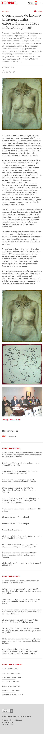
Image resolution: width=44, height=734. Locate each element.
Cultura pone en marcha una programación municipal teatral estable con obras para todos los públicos (21, 630)
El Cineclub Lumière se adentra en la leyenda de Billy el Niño (22, 564)
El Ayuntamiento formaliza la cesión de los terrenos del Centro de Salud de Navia (20, 621)
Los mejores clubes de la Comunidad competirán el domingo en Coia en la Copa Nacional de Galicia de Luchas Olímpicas (19, 651)
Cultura (5, 11)
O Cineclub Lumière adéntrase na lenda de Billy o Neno (21, 510)
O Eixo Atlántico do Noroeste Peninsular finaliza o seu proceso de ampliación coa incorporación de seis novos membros (22, 455)
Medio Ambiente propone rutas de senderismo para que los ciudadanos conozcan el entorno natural (21, 641)
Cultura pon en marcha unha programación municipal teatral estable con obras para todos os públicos (21, 591)
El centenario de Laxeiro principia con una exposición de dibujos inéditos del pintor (19, 545)
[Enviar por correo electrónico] (7, 72)
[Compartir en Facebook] (10, 72)
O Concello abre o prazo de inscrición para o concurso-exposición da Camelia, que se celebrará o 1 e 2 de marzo (20, 500)
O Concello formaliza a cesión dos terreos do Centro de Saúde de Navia (20, 582)
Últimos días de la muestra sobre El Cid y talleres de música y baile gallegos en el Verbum (19, 555)
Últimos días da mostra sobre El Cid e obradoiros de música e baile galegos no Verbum (19, 490)
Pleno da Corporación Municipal (15, 517)
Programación (11, 436)
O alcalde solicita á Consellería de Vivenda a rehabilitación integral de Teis (20, 472)
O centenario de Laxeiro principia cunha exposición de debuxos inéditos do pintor (19, 481)
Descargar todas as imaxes (11, 420)
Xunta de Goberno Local (12, 530)
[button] (41, 3)
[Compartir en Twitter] (14, 72)
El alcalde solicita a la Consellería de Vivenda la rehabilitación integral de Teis (21, 537)
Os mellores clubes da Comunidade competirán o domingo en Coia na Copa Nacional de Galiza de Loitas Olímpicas (22, 612)
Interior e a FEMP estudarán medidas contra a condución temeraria (21, 464)
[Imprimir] (3, 72)
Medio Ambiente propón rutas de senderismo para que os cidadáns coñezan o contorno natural (21, 601)
